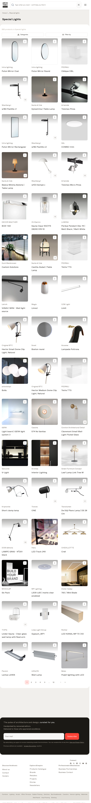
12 (53, 682)
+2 (55, 176)
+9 (25, 542)
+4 (55, 501)
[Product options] (25, 41)
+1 (25, 176)
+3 (25, 100)
